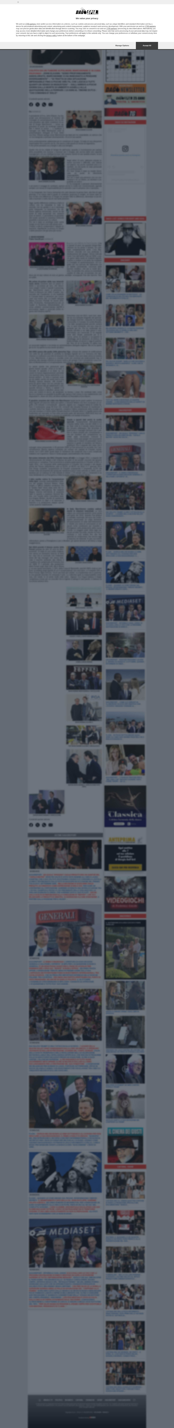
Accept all (147, 46)
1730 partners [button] (30, 24)
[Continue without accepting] (18, 2)
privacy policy (51, 35)
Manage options (122, 46)
